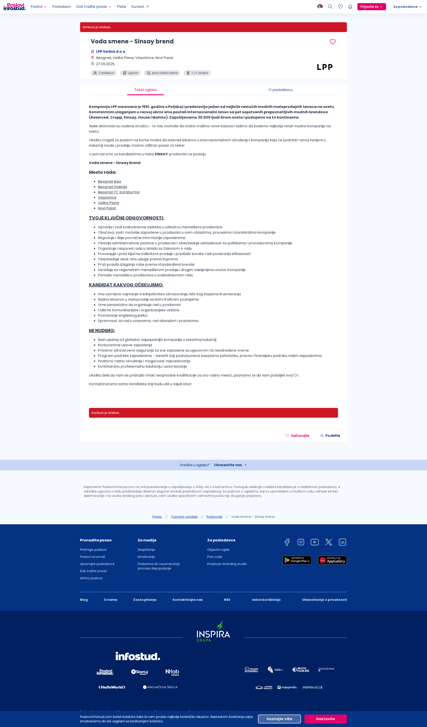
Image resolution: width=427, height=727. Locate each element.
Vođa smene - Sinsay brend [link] (252, 516)
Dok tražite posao (93, 571)
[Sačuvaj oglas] (332, 41)
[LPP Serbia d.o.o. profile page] (324, 64)
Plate (121, 6)
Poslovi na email (92, 557)
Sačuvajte (300, 435)
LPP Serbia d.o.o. (111, 51)
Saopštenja (146, 549)
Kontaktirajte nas (188, 599)
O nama (110, 599)
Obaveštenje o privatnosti (324, 599)
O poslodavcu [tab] (281, 89)
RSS (227, 599)
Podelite (332, 435)
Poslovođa (214, 516)
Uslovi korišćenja (266, 599)
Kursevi (137, 6)
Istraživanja (146, 557)
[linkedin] (342, 543)
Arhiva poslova (91, 578)
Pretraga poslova (93, 549)
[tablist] (213, 90)
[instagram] (300, 543)
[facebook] (286, 543)
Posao (157, 516)
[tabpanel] (213, 247)
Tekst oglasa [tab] (145, 89)
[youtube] (314, 543)
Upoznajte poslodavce (97, 564)
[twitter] (328, 543)
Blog (84, 599)
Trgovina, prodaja (184, 516)
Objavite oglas (218, 549)
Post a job (214, 557)
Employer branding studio (227, 564)
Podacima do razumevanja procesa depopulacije (159, 566)
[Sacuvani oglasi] (340, 6)
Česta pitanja (144, 599)
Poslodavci (61, 6)
